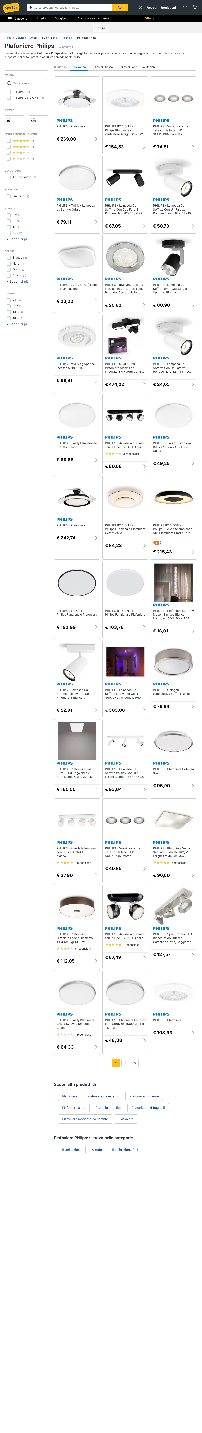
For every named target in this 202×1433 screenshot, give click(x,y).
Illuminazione (49, 37)
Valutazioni (148, 67)
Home (8, 37)
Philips (101, 27)
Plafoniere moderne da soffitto (85, 1119)
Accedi (152, 7)
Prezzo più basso (102, 67)
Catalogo (21, 37)
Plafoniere (67, 37)
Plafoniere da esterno (103, 1096)
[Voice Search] (30, 8)
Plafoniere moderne (144, 1096)
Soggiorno (61, 18)
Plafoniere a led (73, 1108)
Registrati (168, 7)
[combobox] (69, 7)
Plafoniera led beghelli (148, 1108)
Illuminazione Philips (127, 1150)
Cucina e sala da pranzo (93, 18)
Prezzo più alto (127, 67)
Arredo (41, 18)
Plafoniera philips (108, 1108)
